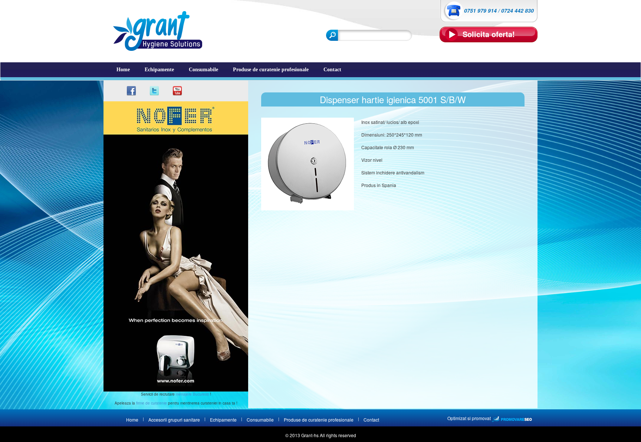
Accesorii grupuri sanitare (174, 419)
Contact (332, 69)
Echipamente (159, 69)
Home (123, 69)
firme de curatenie (151, 403)
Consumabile (203, 69)
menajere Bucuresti (192, 394)
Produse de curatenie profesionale (271, 69)
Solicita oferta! (489, 34)
